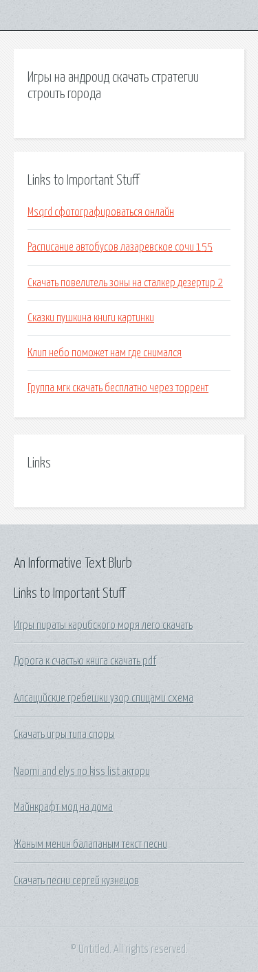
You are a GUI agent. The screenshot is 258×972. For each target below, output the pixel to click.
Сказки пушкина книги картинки (91, 317)
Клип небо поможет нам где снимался (105, 352)
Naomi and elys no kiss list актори (82, 771)
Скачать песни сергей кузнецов (76, 880)
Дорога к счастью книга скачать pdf (85, 661)
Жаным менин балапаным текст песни (90, 844)
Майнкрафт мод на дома (63, 807)
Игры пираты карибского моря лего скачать (103, 625)
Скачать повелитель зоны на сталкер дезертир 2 (125, 282)
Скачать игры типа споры (64, 734)
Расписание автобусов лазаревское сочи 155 (120, 247)
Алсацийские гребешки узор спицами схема (103, 698)
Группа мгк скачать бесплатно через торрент (118, 387)
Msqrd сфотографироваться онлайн (101, 212)
